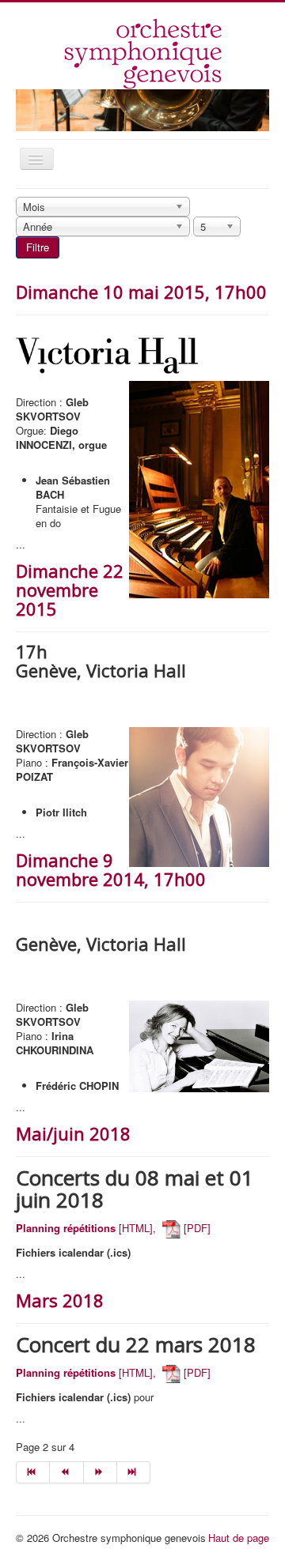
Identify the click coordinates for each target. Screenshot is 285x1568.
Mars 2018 (60, 1300)
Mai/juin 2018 (73, 1133)
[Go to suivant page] (100, 1472)
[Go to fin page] (133, 1472)
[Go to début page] (33, 1472)
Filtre (37, 246)
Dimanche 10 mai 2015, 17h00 (141, 291)
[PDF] (195, 1227)
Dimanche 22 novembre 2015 (70, 589)
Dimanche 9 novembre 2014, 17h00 (111, 869)
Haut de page (238, 1537)
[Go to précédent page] (66, 1472)
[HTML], (86, 1227)
